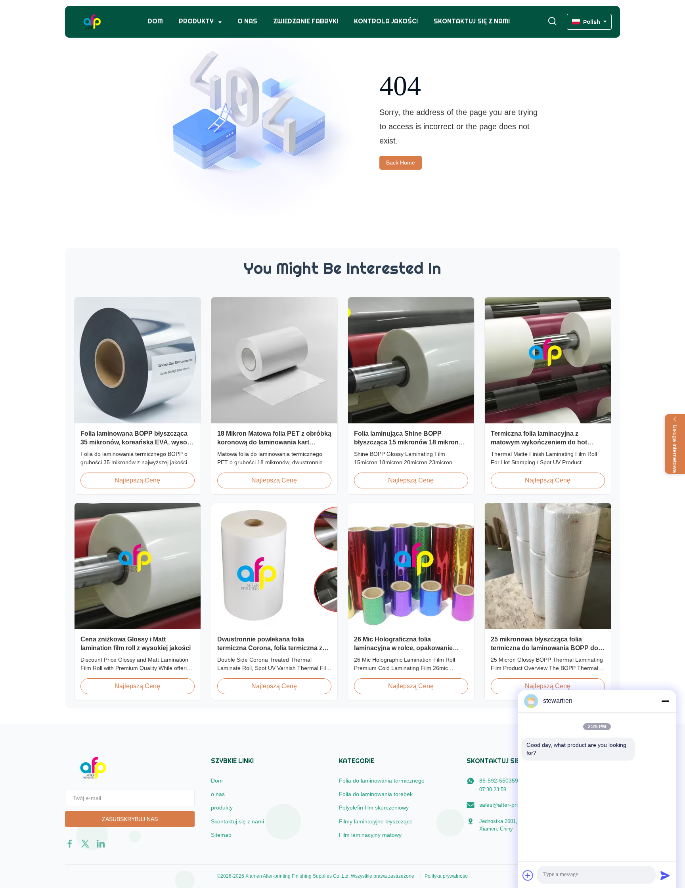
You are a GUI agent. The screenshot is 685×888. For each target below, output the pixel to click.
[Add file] (528, 875)
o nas (247, 21)
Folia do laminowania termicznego (382, 780)
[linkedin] (100, 843)
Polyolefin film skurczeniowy (374, 807)
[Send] (665, 875)
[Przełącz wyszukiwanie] (552, 21)
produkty (222, 807)
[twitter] (85, 843)
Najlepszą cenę (137, 480)
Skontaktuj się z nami (472, 21)
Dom (155, 21)
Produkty (197, 21)
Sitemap (221, 835)
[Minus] (665, 701)
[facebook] (70, 843)
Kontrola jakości (386, 21)
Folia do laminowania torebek (376, 794)
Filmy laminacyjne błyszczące (376, 821)
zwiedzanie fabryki (305, 21)
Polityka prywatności (447, 876)
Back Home (400, 162)
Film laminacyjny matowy (370, 835)
